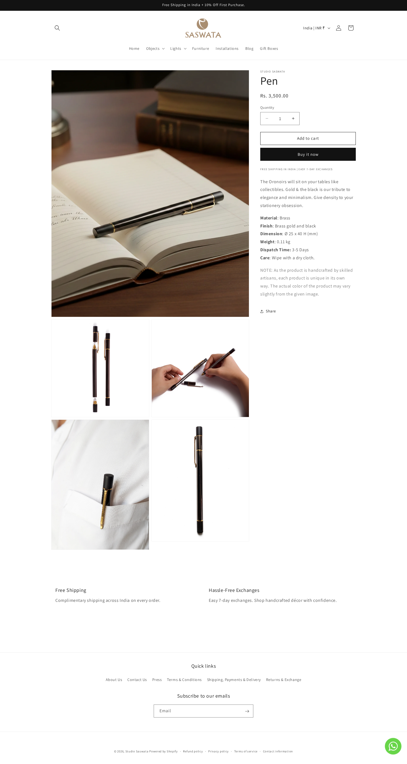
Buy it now (308, 154)
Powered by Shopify (163, 751)
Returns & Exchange (284, 679)
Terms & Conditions (184, 679)
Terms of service (245, 751)
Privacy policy (218, 751)
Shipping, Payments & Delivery (234, 679)
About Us (114, 679)
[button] (57, 28)
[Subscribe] (247, 711)
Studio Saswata (137, 751)
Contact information (278, 751)
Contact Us (137, 679)
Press (157, 679)
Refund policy (193, 751)
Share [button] (271, 311)
